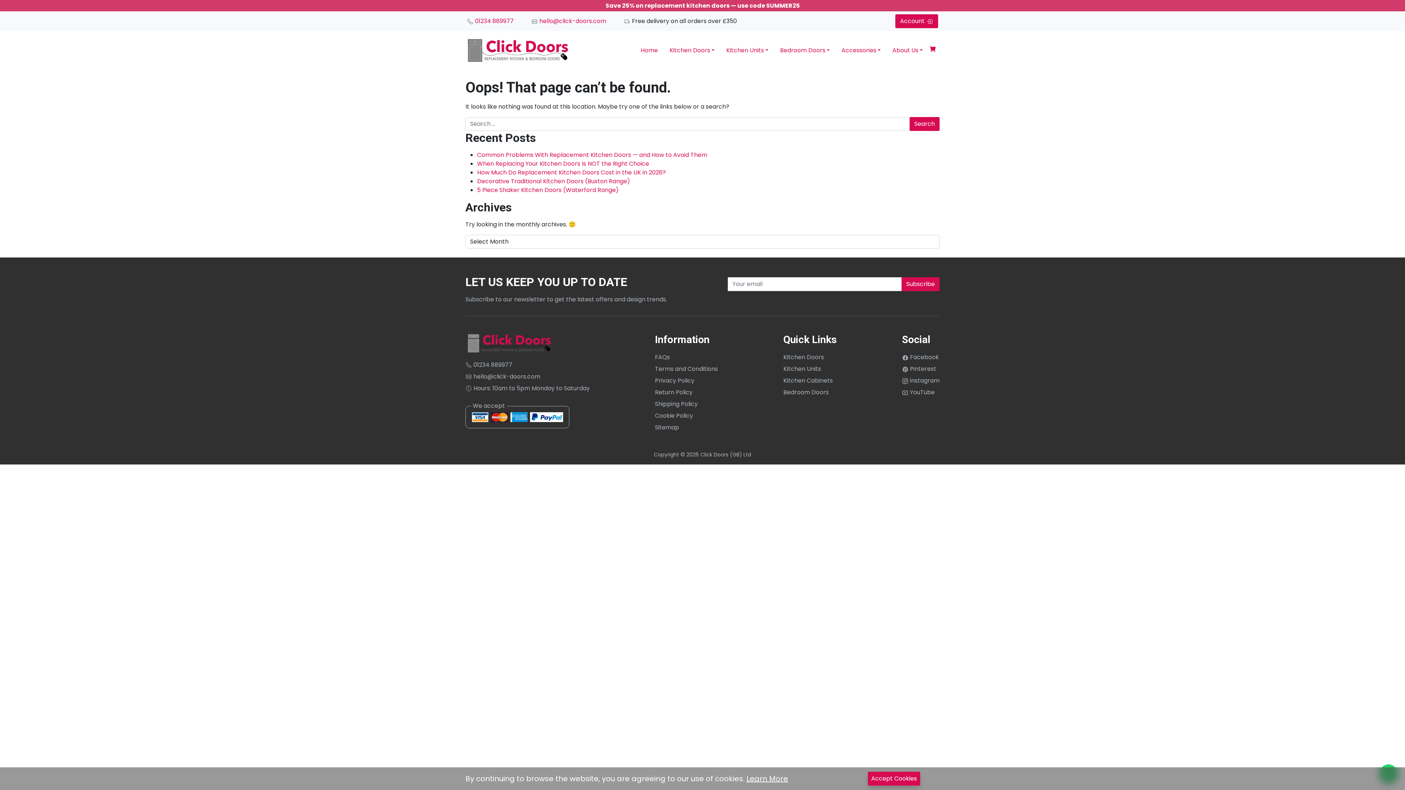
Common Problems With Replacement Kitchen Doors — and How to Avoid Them (592, 155)
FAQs (662, 357)
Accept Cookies (894, 778)
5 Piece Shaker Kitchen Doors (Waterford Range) (548, 190)
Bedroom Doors (802, 50)
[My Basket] (933, 50)
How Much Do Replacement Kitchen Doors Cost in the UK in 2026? (571, 172)
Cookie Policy (674, 415)
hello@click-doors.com (572, 21)
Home (649, 50)
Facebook (923, 357)
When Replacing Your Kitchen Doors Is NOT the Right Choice (563, 163)
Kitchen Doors (690, 50)
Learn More (767, 779)
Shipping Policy (676, 404)
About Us (905, 50)
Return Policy (674, 392)
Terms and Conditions (686, 369)
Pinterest (922, 369)
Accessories (859, 50)
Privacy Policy (674, 380)
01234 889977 (493, 21)
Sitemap (667, 427)
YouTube (921, 392)
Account (913, 21)
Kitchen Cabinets (808, 380)
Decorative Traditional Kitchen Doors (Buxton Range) (553, 181)
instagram (924, 380)
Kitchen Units (745, 50)
